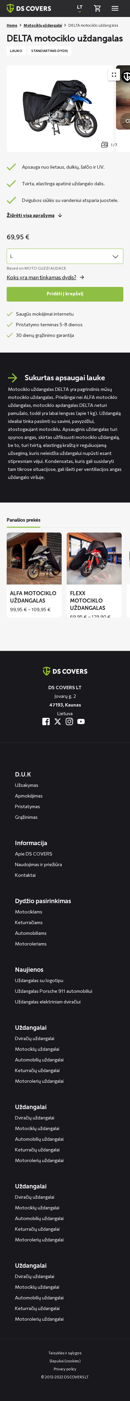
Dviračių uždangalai (34, 1038)
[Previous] (15, 109)
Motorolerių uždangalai (39, 1081)
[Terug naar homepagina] (29, 8)
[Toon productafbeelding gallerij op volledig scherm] (114, 75)
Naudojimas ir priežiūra (38, 864)
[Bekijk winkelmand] (97, 8)
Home (12, 25)
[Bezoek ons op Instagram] (69, 721)
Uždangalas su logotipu (39, 980)
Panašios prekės (23, 520)
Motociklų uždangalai (43, 25)
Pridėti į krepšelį (65, 293)
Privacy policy (65, 1369)
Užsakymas (26, 785)
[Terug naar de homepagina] (65, 671)
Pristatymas (27, 806)
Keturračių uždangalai (37, 1070)
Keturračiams (29, 922)
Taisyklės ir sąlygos (64, 1353)
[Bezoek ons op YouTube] (81, 721)
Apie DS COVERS (33, 853)
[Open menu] (115, 8)
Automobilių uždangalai (39, 1059)
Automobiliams (31, 933)
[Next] (122, 109)
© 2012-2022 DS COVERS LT (65, 1377)
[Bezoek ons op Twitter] (57, 721)
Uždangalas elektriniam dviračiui (48, 1001)
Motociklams (28, 911)
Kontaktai (25, 875)
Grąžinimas (26, 817)
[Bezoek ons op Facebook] (46, 721)
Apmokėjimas (29, 795)
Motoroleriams (31, 943)
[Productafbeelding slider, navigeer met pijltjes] (68, 108)
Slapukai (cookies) (64, 1361)
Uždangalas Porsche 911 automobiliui (53, 991)
